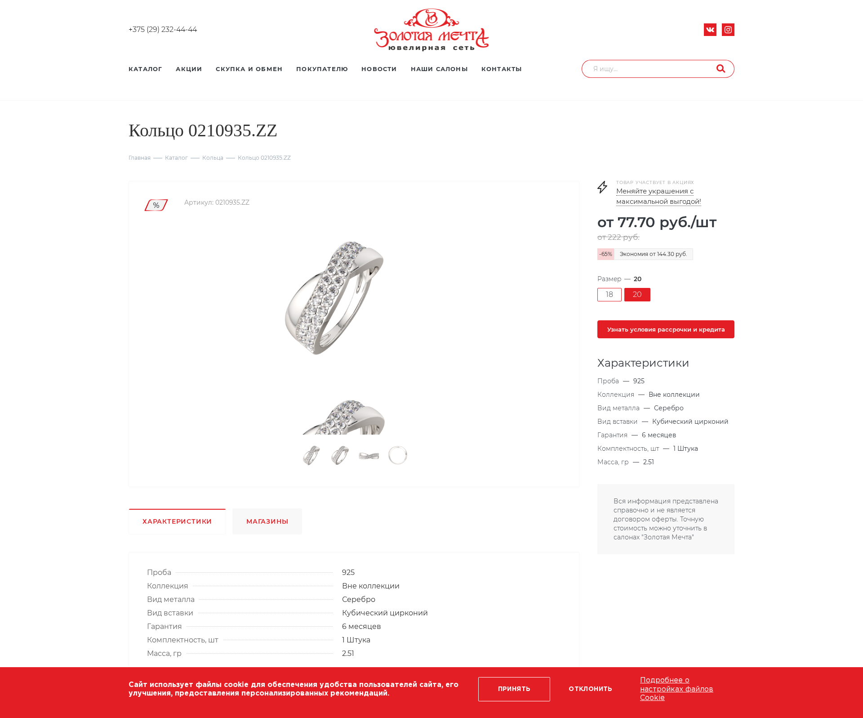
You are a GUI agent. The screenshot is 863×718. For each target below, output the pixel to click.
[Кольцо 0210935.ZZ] (331, 299)
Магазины (267, 521)
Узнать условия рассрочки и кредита (666, 329)
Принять (514, 689)
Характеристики (177, 521)
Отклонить (591, 689)
